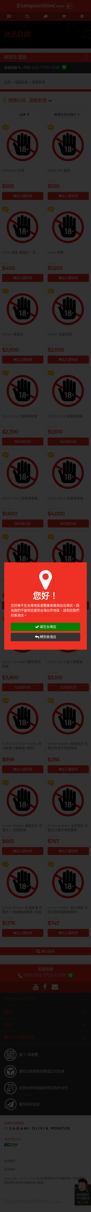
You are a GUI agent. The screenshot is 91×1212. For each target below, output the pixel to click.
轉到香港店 (48, 637)
